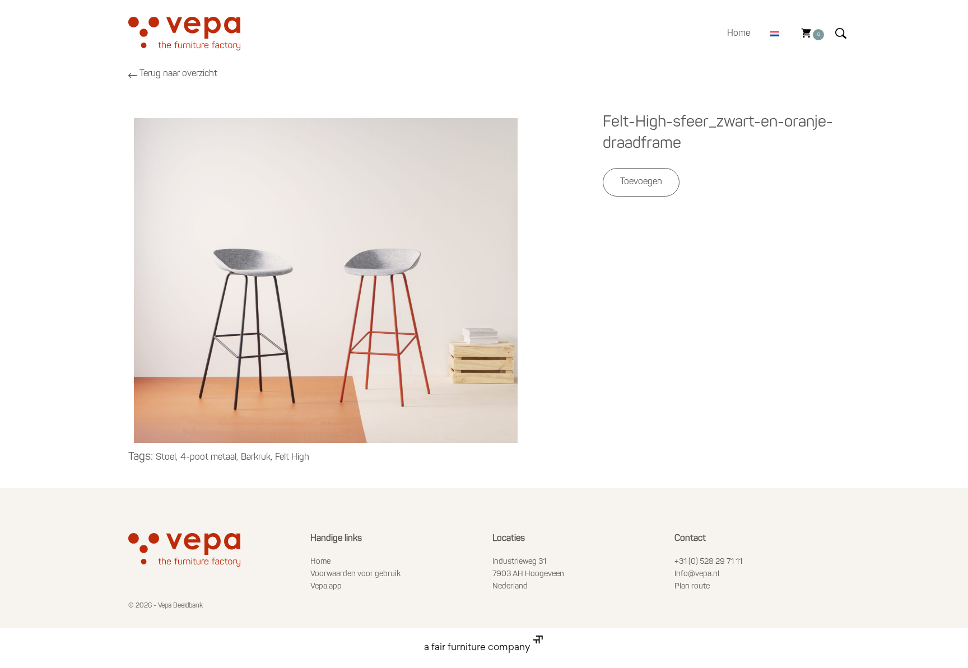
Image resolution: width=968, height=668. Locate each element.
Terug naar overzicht (178, 73)
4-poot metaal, (209, 457)
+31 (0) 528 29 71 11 (708, 562)
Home (738, 33)
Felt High (292, 457)
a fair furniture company (478, 647)
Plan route (692, 586)
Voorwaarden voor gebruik (355, 574)
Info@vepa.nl (696, 574)
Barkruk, (256, 457)
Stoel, (167, 457)
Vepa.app (326, 586)
